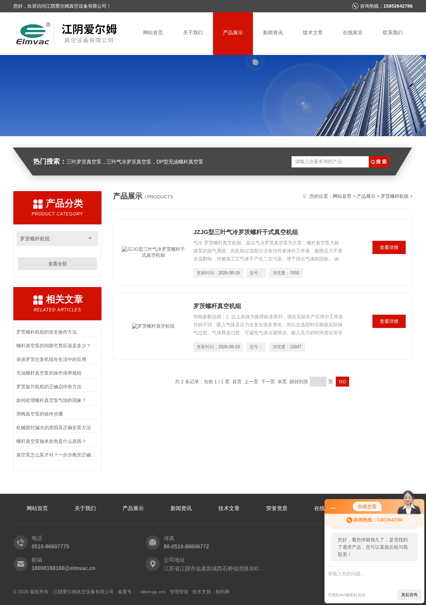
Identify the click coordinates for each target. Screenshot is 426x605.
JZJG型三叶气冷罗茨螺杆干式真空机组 (245, 232)
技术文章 (313, 32)
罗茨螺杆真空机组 (217, 306)
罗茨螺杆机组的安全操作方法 (46, 332)
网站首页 (153, 32)
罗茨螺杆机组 (35, 238)
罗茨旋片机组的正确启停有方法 (49, 386)
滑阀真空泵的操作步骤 (39, 414)
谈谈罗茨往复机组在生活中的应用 (51, 359)
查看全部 (57, 263)
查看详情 (389, 247)
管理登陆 (179, 591)
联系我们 (393, 32)
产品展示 (233, 32)
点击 (90, 238)
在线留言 (353, 32)
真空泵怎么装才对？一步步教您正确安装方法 (57, 454)
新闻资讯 (273, 32)
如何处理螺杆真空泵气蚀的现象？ (51, 400)
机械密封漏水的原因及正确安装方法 (53, 427)
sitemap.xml (153, 591)
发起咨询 (409, 594)
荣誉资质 (277, 508)
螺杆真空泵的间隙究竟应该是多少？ (53, 345)
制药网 (223, 591)
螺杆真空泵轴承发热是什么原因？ (51, 441)
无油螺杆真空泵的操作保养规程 (49, 373)
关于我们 (193, 32)
